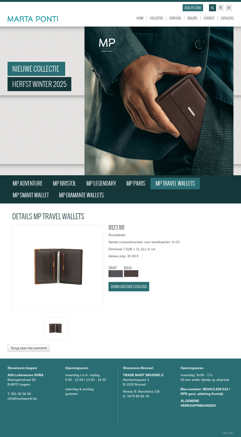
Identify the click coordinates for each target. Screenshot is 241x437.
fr (220, 7)
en (228, 7)
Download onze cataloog (129, 286)
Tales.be (227, 433)
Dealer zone (193, 7)
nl (212, 7)
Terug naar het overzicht (29, 348)
